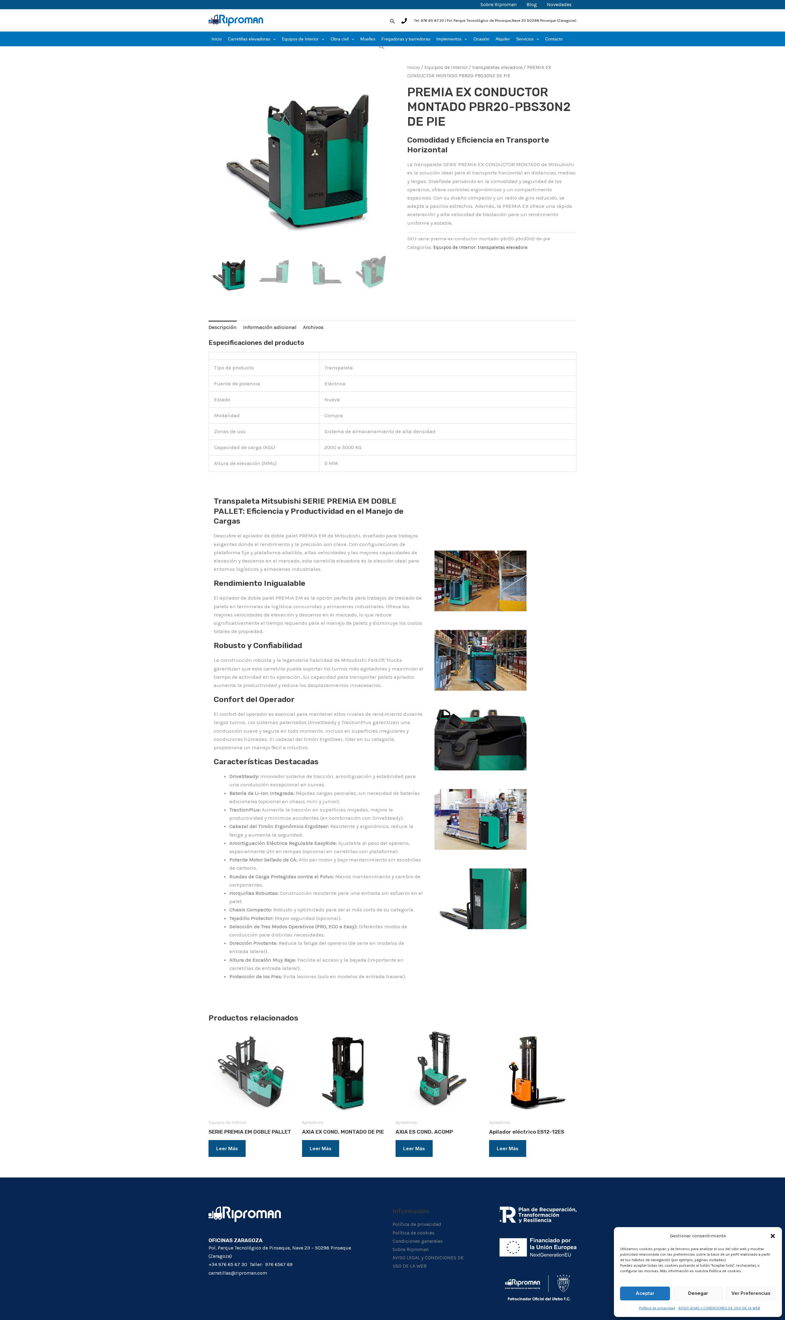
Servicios (525, 38)
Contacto (554, 38)
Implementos (448, 38)
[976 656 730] (404, 21)
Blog (532, 4)
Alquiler (503, 38)
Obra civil (340, 38)
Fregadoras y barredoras (405, 38)
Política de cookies (413, 1233)
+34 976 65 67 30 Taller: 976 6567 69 (251, 1264)
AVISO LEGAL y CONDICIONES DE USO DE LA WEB (719, 1308)
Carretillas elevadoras (249, 38)
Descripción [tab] (223, 327)
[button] (773, 1236)
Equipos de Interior (300, 38)
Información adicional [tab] (270, 327)
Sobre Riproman (499, 4)
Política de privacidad (657, 1308)
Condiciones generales (417, 1241)
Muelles (367, 38)
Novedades (559, 4)
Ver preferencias (751, 1293)
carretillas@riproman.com (238, 1273)
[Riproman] (236, 20)
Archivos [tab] (313, 327)
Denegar (698, 1293)
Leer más (227, 1148)
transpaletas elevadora (497, 67)
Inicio (217, 38)
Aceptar (645, 1293)
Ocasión (481, 38)
